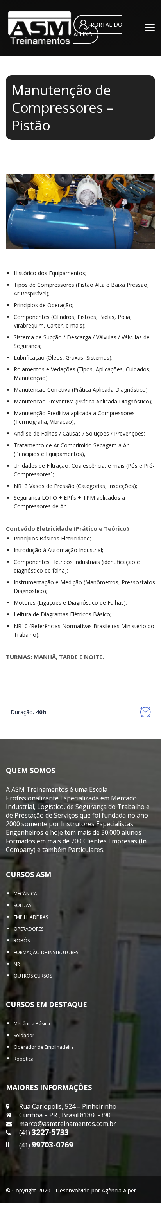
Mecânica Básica (32, 1023)
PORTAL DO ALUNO (97, 29)
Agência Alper (119, 1190)
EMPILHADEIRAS (31, 917)
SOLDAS (22, 905)
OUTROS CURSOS (33, 976)
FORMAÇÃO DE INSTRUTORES (46, 952)
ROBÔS (22, 940)
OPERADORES (28, 929)
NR (17, 964)
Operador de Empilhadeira (44, 1047)
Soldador (24, 1035)
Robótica (24, 1058)
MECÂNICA (25, 893)
